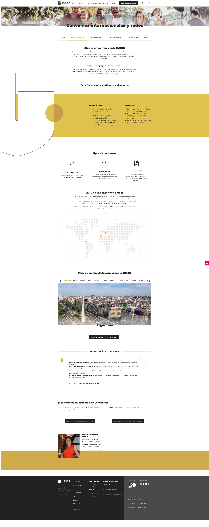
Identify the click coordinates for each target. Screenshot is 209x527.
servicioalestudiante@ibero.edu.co (112, 486)
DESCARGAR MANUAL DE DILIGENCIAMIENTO (80, 421)
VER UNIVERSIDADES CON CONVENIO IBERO (104, 337)
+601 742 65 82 (93, 497)
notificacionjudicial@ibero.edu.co (112, 494)
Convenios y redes (77, 37)
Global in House (133, 37)
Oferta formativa (78, 485)
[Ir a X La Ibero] (143, 484)
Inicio (63, 37)
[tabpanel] (104, 306)
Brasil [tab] (127, 280)
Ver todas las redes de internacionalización (83, 383)
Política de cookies (62, 494)
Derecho (75, 500)
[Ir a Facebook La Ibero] (141, 484)
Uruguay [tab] (104, 280)
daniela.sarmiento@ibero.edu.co (92, 450)
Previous (60, 281)
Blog (74, 496)
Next (149, 281)
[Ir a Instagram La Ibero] (149, 484)
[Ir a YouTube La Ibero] (146, 484)
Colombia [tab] (82, 280)
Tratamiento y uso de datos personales (63, 487)
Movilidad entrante (115, 37)
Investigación (77, 492)
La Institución (77, 481)
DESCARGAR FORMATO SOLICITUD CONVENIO (128, 421)
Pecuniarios (76, 509)
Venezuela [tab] (112, 280)
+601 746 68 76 (107, 484)
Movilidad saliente (96, 37)
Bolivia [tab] (121, 280)
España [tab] (89, 280)
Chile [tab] (75, 280)
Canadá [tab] (133, 280)
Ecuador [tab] (140, 280)
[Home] (64, 3)
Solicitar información (128, 3)
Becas (146, 37)
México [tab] (97, 280)
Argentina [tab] (67, 280)
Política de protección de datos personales (64, 491)
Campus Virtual (77, 489)
